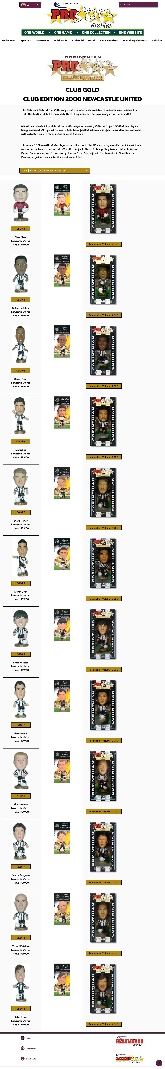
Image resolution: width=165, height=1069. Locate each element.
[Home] (22, 1038)
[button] (9, 40)
